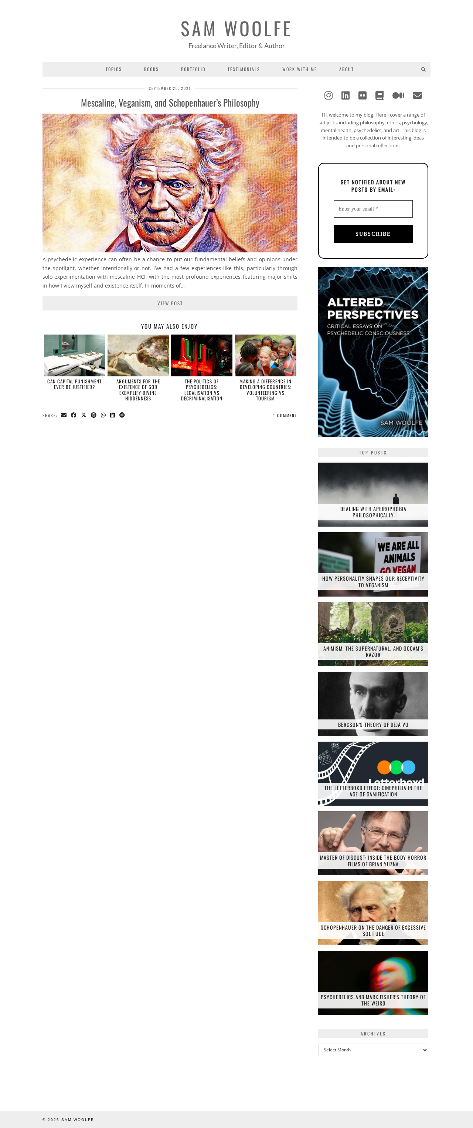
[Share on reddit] (122, 415)
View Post (170, 303)
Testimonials (244, 69)
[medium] (398, 95)
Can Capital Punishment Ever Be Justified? (74, 383)
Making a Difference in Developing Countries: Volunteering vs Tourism (265, 389)
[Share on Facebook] (74, 415)
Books (151, 69)
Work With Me (299, 69)
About (346, 69)
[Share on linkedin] (113, 415)
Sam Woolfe (237, 27)
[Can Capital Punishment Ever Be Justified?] (74, 355)
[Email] (417, 95)
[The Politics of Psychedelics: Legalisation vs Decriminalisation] (201, 355)
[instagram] (328, 95)
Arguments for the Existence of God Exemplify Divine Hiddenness (138, 389)
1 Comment (285, 415)
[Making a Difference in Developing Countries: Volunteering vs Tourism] (265, 355)
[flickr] (362, 95)
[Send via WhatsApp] (103, 415)
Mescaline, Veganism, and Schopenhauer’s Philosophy (170, 102)
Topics (114, 69)
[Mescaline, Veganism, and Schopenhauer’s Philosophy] (169, 250)
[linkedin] (345, 95)
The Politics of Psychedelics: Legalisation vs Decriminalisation (201, 389)
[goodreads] (379, 95)
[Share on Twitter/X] (84, 415)
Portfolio (193, 69)
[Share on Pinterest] (94, 415)
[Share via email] (64, 415)
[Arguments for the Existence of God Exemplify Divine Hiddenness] (138, 355)
